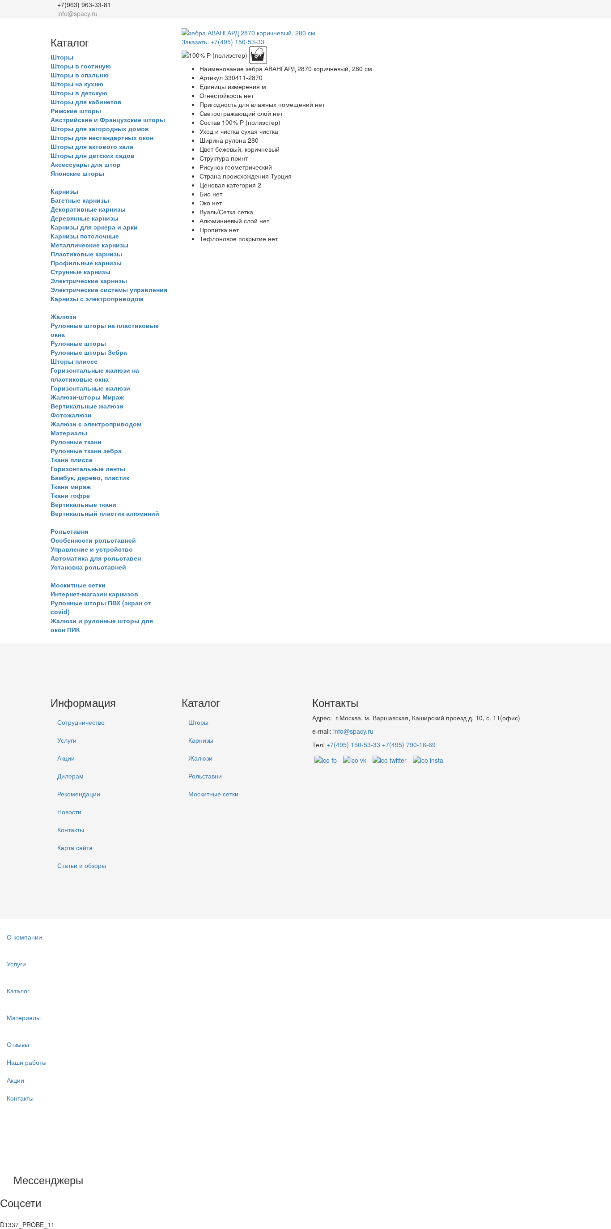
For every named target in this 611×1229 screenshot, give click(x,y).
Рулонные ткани (76, 441)
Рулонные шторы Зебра (89, 352)
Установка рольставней (88, 566)
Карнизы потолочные (85, 235)
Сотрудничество (81, 722)
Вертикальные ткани (83, 504)
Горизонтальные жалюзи (90, 387)
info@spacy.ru (353, 731)
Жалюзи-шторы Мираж (87, 396)
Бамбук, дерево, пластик (90, 477)
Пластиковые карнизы (86, 253)
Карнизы (64, 191)
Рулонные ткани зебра (86, 450)
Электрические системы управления (109, 289)
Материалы (69, 432)
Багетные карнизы (80, 200)
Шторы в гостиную (81, 65)
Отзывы (18, 1044)
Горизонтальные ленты (88, 468)
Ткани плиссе (72, 459)
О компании (24, 936)
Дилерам (70, 775)
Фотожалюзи (71, 414)
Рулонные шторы (78, 343)
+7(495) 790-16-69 (409, 744)
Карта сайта (75, 847)
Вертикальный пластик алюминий (105, 513)
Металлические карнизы (89, 244)
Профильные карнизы (86, 262)
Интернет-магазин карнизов (94, 593)
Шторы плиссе (74, 361)
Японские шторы (77, 173)
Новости (69, 811)
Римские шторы (76, 110)
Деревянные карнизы (85, 217)
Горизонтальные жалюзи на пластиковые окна (95, 374)
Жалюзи (63, 316)
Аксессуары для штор (86, 164)
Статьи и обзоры (81, 865)
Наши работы (27, 1062)
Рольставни (70, 531)
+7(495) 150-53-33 (353, 744)
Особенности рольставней (93, 540)
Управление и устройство (92, 548)
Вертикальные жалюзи (87, 405)
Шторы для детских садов (93, 155)
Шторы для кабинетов (86, 101)
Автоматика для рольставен (96, 557)
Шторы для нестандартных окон (102, 137)
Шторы (62, 56)
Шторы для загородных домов (100, 128)
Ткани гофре (70, 495)
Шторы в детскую (79, 92)
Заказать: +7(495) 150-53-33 (223, 41)
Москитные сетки (78, 584)
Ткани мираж (71, 486)
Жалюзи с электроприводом (96, 423)
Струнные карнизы (80, 271)
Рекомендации (78, 793)
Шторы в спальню (80, 74)
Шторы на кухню (77, 83)
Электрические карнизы (89, 280)
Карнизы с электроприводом (97, 298)
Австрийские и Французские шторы (108, 119)
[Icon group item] (32, 1194)
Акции (66, 757)
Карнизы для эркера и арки (94, 226)
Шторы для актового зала (92, 146)
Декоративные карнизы (88, 208)
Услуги (66, 740)
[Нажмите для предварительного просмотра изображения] (248, 31)
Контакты (70, 829)
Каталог (18, 990)
